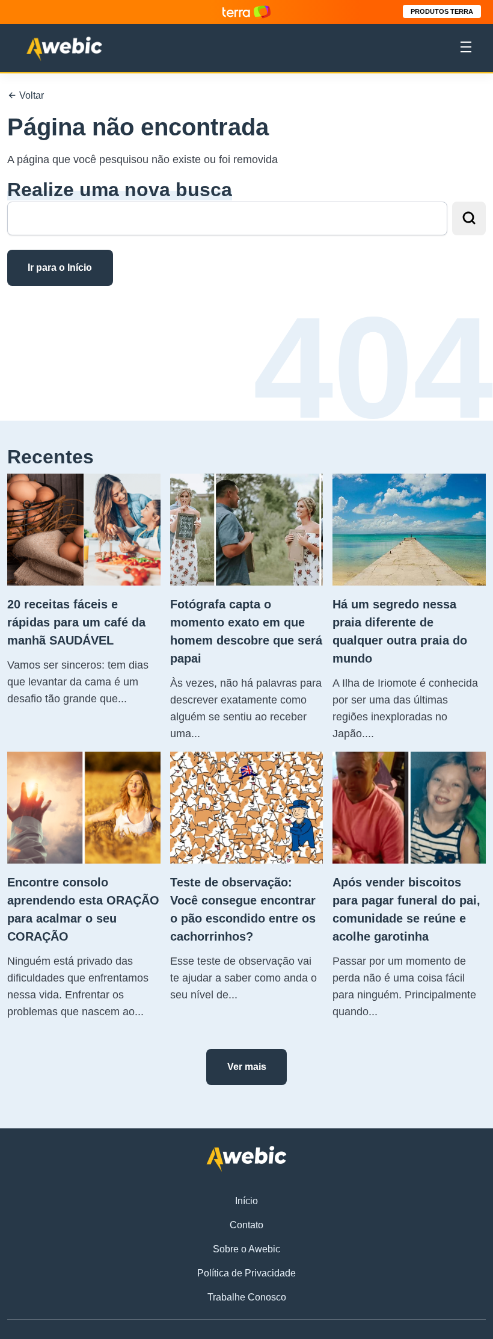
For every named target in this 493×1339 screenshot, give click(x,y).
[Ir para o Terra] (246, 12)
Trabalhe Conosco (246, 1297)
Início (246, 1201)
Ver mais (246, 1067)
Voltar (30, 95)
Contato (246, 1225)
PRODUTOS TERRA (442, 11)
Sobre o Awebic (246, 1249)
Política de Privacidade (246, 1273)
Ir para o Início (60, 267)
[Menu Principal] (466, 49)
